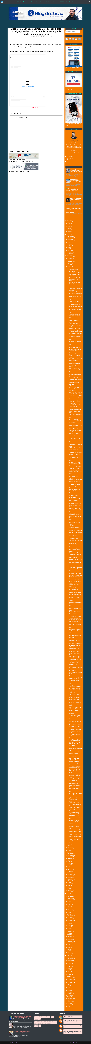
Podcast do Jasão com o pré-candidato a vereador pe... (75, 510)
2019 (69, 934)
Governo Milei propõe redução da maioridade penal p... (74, 315)
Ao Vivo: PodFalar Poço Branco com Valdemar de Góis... (75, 311)
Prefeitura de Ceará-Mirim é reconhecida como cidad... (75, 694)
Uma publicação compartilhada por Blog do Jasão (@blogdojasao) (25, 103)
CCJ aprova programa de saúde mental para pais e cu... (75, 397)
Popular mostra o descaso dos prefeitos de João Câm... (75, 522)
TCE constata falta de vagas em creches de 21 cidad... (75, 826)
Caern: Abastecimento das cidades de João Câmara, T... (75, 540)
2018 (69, 955)
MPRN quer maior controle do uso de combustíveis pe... (75, 545)
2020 (69, 914)
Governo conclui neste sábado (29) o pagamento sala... (75, 306)
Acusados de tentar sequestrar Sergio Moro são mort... (75, 804)
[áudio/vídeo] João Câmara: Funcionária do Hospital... (75, 554)
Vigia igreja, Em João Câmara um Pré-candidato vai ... (75, 370)
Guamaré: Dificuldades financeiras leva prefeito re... (75, 841)
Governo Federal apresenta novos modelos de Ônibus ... (75, 333)
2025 (69, 234)
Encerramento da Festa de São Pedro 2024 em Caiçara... (75, 500)
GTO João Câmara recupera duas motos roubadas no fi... (74, 758)
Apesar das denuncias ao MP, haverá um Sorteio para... (75, 518)
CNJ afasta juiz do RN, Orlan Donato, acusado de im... (75, 486)
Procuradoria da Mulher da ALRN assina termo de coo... (75, 621)
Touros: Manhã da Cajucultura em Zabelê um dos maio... (75, 430)
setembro (71, 241)
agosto (70, 221)
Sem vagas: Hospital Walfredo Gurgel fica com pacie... (75, 471)
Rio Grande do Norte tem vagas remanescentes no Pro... (75, 505)
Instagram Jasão (44, 2)
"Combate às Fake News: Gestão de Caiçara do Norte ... (75, 689)
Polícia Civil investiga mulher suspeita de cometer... (74, 822)
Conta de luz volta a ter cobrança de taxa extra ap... (75, 320)
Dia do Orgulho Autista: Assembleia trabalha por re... (75, 717)
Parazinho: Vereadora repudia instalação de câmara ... (74, 785)
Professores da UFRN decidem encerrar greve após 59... (75, 635)
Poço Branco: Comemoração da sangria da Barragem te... (75, 288)
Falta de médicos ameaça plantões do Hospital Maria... (75, 674)
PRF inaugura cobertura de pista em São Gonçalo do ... (75, 794)
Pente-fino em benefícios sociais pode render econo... (75, 631)
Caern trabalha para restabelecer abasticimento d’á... (75, 748)
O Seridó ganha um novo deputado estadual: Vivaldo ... (75, 459)
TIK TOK (62, 2)
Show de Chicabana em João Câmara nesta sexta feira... (75, 626)
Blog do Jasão (15, 1042)
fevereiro (71, 231)
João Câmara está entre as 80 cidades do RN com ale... (75, 576)
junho (70, 225)
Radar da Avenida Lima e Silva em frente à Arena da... (75, 491)
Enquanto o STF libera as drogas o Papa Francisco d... (75, 435)
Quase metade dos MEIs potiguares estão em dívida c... (75, 831)
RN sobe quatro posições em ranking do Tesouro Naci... (75, 726)
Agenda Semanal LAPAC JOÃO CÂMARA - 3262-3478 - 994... (75, 274)
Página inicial (70, 156)
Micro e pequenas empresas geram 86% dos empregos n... (75, 420)
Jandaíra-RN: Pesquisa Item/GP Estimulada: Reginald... (74, 699)
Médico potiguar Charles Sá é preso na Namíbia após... (75, 584)
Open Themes (79, 1042)
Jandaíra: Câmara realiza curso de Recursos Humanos (75, 535)
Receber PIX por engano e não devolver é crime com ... (75, 284)
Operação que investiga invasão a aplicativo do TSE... (75, 411)
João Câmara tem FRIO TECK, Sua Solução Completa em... (74, 744)
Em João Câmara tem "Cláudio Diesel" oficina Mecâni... (74, 279)
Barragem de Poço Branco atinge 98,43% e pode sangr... (75, 481)
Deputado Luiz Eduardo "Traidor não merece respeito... (75, 382)
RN (18, 2)
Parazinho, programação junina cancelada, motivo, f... (75, 564)
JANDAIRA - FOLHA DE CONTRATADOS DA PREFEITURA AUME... (74, 406)
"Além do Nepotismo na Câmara (42, 1016)
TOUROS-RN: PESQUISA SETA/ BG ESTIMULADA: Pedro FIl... (75, 704)
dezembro (71, 236)
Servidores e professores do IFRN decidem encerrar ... (75, 640)
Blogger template (70, 1042)
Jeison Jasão (74, 141)
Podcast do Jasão (34, 2)
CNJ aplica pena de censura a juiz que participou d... (74, 495)
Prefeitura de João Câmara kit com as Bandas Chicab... (75, 449)
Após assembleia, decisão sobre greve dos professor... (75, 799)
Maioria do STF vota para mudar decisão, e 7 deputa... (75, 613)
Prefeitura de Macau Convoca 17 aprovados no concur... (75, 817)
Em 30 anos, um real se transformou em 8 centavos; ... (74, 269)
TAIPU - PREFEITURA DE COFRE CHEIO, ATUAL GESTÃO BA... (75, 401)
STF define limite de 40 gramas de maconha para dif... (75, 440)
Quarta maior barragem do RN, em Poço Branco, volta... (75, 416)
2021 (69, 893)
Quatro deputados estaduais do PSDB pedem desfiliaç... (75, 325)
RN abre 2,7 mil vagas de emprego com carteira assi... (75, 343)
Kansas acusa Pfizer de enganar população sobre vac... (75, 809)
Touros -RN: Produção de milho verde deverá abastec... (75, 589)
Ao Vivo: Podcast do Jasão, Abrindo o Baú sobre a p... (74, 648)
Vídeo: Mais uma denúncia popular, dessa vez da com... (75, 360)
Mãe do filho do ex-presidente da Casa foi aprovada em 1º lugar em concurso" (44, 1022)
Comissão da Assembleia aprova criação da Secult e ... (75, 296)
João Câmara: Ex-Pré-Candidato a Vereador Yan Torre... (75, 444)
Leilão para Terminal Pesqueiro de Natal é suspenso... (74, 476)
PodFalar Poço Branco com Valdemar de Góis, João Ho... (75, 594)
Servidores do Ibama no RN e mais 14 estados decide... (75, 790)
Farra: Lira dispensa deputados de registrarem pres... (75, 608)
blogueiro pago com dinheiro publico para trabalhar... (74, 599)
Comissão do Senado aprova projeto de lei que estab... (75, 681)
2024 (69, 255)
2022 (69, 872)
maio (70, 226)
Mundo (27, 2)
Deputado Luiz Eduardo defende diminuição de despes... (75, 731)
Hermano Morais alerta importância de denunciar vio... (75, 721)
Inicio (6, 2)
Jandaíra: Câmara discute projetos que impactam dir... (75, 753)
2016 (69, 997)
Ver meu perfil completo (74, 152)
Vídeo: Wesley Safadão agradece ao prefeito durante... (74, 365)
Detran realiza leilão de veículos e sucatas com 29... (74, 736)
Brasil (22, 2)
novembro (71, 237)
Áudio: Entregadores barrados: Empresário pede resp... (75, 559)
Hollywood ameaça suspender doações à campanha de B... (74, 301)
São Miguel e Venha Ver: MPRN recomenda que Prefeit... (75, 549)
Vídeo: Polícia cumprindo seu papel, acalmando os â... (75, 374)
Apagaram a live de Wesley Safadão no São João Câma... (75, 355)
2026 (69, 220)
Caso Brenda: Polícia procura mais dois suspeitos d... (74, 664)
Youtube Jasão (70, 2)
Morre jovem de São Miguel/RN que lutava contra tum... (74, 712)
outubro (71, 239)
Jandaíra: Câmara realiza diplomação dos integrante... (75, 350)
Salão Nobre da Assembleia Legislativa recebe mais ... (74, 527)
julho (70, 223)
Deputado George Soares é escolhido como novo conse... (75, 454)
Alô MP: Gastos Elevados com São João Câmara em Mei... (75, 653)
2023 (69, 852)
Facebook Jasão (54, 2)
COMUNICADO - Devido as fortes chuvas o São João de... (75, 568)
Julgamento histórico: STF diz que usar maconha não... (75, 604)
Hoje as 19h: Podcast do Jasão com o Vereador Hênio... (75, 775)
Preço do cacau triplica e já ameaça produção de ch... (75, 763)
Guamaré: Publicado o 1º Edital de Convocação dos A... (75, 836)
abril (70, 228)
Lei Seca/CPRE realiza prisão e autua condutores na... (75, 463)
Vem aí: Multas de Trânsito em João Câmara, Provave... (75, 780)
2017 (69, 976)
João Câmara (12, 2)
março (70, 229)
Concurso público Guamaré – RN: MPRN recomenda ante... (75, 338)
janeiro (70, 233)
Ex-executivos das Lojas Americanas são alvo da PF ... (75, 425)
